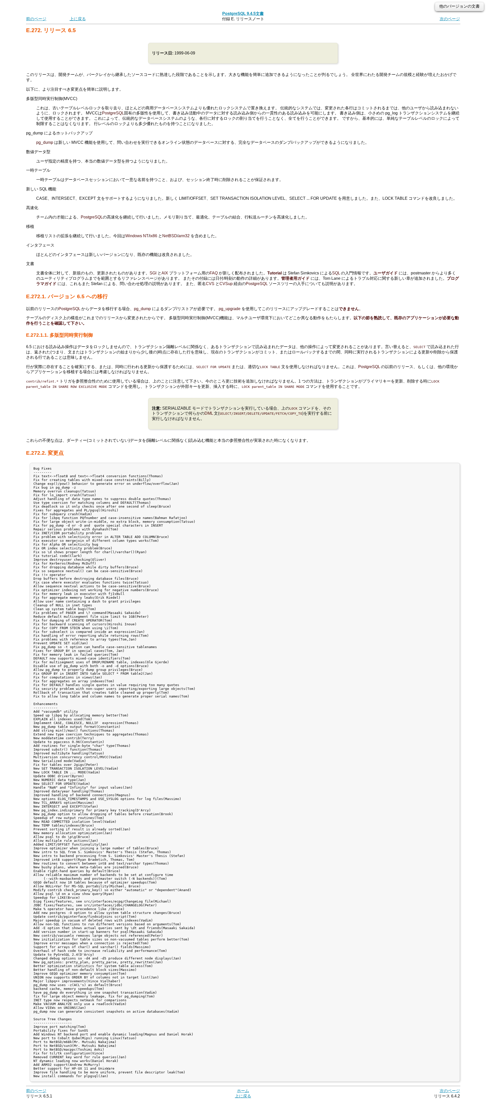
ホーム (243, 1091)
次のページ (450, 19)
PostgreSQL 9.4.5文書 (243, 13)
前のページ (36, 19)
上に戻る (78, 19)
